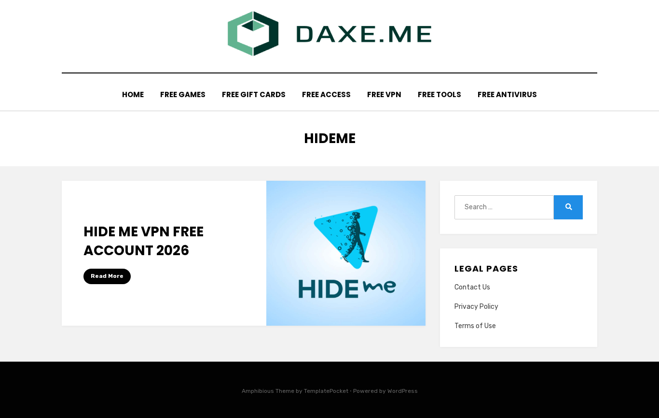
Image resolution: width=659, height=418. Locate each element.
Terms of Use (475, 326)
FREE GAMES (183, 94)
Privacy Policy (476, 307)
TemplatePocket (326, 391)
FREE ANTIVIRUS (507, 94)
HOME (133, 94)
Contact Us (472, 287)
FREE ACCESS (326, 94)
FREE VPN (384, 94)
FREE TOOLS (439, 94)
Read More (107, 276)
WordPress (402, 391)
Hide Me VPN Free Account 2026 (143, 241)
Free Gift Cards (254, 94)
